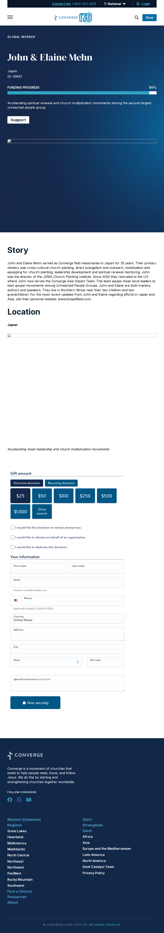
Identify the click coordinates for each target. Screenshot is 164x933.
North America (94, 861)
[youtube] (28, 799)
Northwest (15, 867)
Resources (16, 897)
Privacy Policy (94, 873)
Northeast (15, 861)
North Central (18, 855)
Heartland (15, 837)
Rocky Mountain (20, 879)
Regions (14, 825)
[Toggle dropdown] (105, 3)
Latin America (94, 855)
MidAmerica (16, 843)
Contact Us (61, 4)
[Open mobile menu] (10, 18)
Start (87, 819)
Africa (88, 837)
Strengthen (93, 825)
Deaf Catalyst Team (98, 867)
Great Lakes (17, 831)
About (12, 902)
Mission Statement (24, 819)
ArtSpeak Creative (105, 924)
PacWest (14, 873)
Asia (86, 843)
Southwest (15, 885)
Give (149, 18)
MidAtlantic (16, 849)
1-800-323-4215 (84, 4)
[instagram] (19, 799)
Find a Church (19, 891)
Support (18, 120)
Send (87, 831)
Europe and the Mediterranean (107, 849)
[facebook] (9, 799)
